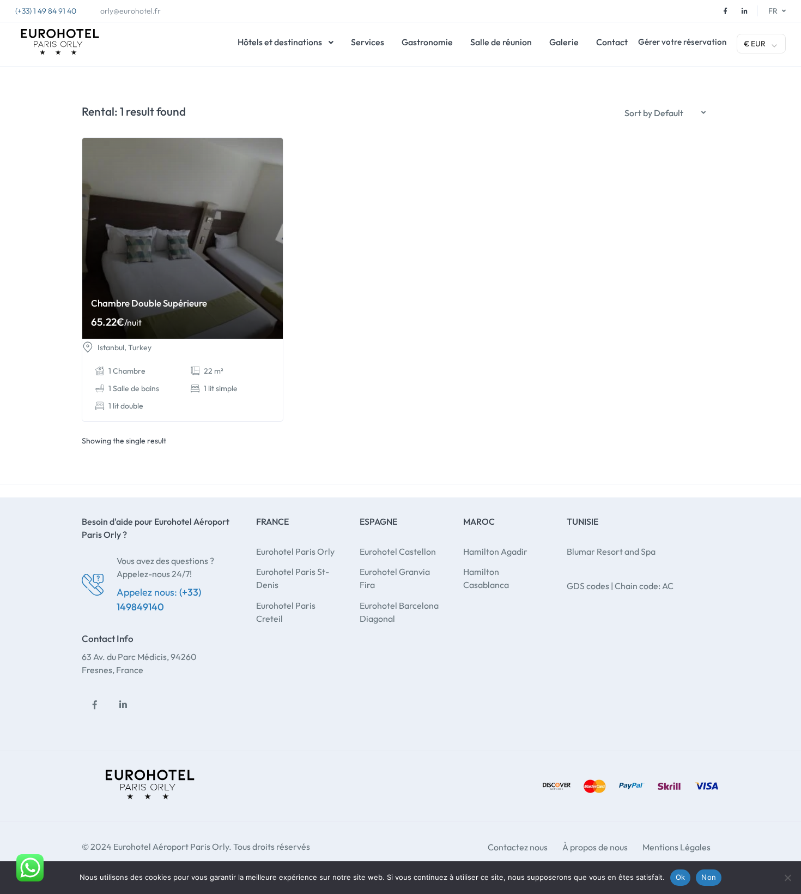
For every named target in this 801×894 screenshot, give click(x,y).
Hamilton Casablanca (486, 578)
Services (367, 42)
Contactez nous (518, 847)
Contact (612, 42)
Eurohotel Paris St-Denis (292, 578)
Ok (680, 877)
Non (708, 877)
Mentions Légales (676, 847)
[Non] (787, 877)
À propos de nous (595, 847)
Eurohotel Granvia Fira (395, 578)
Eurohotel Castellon (398, 551)
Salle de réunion (501, 42)
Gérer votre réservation (682, 42)
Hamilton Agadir (495, 551)
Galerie (564, 42)
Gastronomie (427, 42)
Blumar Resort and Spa (611, 551)
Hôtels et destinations (280, 42)
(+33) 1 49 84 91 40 (45, 11)
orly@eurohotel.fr (130, 11)
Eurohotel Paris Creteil (285, 612)
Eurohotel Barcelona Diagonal (399, 612)
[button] (665, 112)
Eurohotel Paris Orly (295, 551)
